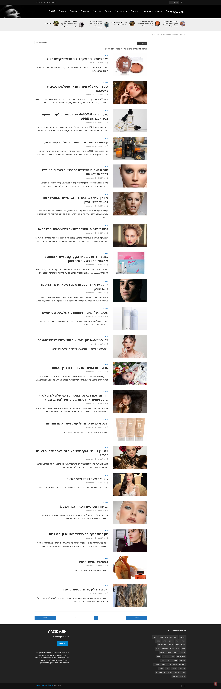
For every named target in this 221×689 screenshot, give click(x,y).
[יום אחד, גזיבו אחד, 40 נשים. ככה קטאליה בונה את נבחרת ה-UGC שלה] (157, 23)
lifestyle (182, 637)
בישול (177, 641)
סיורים (175, 660)
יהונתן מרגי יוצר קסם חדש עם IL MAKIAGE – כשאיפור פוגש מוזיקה (74, 286)
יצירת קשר (62, 643)
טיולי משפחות (162, 645)
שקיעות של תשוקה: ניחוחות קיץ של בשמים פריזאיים (75, 312)
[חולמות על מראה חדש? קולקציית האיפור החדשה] (130, 429)
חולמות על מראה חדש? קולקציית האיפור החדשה (77, 423)
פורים (175, 664)
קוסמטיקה (182, 668)
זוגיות (170, 11)
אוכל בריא (168, 637)
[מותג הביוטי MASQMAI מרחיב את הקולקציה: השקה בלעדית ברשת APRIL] (130, 120)
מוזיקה (183, 653)
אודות (48, 2)
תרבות (74, 11)
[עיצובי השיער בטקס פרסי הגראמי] (130, 484)
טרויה (183, 649)
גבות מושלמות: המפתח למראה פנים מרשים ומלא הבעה (73, 229)
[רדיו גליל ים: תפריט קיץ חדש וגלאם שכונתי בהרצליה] (132, 23)
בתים (164, 641)
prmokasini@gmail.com (49, 663)
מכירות (168, 653)
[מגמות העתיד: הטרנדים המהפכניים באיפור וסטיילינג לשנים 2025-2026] (130, 175)
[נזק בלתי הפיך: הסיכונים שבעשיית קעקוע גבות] (130, 540)
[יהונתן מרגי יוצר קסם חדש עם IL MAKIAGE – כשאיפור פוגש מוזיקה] (130, 290)
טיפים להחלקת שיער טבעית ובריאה (85, 589)
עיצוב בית (182, 664)
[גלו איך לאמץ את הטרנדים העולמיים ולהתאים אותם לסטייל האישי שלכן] (130, 203)
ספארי (169, 660)
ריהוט (167, 668)
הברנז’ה (86, 11)
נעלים (164, 657)
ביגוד (183, 641)
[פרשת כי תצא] (56, 23)
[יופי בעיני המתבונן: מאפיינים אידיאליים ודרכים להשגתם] (130, 346)
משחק (162, 653)
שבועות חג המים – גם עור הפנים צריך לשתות (80, 368)
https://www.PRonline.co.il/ (44, 685)
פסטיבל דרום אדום (159, 664)
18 (76, 618)
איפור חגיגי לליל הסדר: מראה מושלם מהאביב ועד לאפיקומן (76, 88)
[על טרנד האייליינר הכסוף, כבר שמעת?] (130, 512)
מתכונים (171, 657)
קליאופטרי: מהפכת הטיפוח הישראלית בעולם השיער (75, 142)
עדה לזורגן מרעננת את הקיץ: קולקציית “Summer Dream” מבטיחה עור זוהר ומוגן (76, 259)
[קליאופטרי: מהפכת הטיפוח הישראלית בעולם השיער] (130, 148)
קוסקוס (174, 668)
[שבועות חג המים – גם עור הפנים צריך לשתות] (130, 373)
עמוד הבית (183, 34)
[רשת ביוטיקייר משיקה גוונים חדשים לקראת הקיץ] (130, 64)
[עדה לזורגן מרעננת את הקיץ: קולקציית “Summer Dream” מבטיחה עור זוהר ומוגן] (130, 262)
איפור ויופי (161, 34)
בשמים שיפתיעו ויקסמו (93, 562)
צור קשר (54, 2)
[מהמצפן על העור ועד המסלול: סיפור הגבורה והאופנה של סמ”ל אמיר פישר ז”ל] (106, 25)
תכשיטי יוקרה (168, 672)
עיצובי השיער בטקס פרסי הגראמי (86, 479)
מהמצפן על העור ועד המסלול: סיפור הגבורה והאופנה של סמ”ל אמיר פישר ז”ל (95, 25)
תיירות (98, 11)
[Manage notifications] (215, 684)
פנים (169, 664)
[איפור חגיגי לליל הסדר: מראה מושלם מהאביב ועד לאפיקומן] (130, 92)
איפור (154, 637)
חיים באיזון (122, 11)
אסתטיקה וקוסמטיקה (153, 11)
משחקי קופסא (181, 657)
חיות (177, 645)
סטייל (158, 657)
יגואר (177, 649)
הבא (44, 618)
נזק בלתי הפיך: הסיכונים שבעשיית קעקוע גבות (78, 534)
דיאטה (183, 645)
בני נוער (171, 641)
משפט (63, 11)
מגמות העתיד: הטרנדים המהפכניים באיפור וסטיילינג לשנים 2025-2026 (75, 172)
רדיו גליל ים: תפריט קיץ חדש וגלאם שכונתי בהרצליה (119, 23)
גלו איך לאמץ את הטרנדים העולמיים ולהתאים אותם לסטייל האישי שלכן (75, 200)
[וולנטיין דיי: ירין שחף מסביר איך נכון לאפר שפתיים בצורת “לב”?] (130, 456)
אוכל (175, 637)
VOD (53, 11)
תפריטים (175, 676)
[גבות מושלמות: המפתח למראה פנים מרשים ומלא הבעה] (130, 235)
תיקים (177, 672)
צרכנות (135, 11)
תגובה (92, 63)
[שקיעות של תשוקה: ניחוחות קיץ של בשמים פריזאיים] (130, 318)
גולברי (158, 641)
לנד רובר (165, 649)
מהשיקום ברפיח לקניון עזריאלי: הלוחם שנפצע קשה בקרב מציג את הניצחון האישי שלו (69, 25)
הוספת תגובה (90, 94)
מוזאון (157, 649)
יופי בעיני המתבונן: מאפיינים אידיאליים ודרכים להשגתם (73, 340)
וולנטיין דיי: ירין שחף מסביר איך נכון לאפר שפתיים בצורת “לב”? (72, 453)
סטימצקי (182, 660)
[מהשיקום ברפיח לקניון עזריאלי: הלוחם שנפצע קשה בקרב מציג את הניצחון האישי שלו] (81, 25)
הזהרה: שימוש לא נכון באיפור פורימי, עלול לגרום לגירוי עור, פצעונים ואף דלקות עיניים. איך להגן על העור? (73, 397)
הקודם (137, 618)
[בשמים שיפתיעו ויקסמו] (130, 567)
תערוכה (182, 676)
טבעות (171, 645)
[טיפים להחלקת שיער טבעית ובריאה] (130, 595)
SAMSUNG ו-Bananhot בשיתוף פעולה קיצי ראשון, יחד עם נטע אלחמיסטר (170, 24)
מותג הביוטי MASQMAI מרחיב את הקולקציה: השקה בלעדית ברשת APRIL (75, 116)
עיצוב (162, 660)
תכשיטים (159, 672)
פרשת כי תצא (47, 23)
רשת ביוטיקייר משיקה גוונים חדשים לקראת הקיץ (77, 59)
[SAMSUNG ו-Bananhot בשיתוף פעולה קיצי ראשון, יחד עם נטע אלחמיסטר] (182, 23)
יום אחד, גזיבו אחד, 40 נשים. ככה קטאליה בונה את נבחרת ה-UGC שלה (145, 24)
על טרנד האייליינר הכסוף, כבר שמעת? (84, 506)
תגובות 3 (91, 593)
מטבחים (176, 653)
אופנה (108, 11)
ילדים (172, 649)
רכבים (161, 668)
